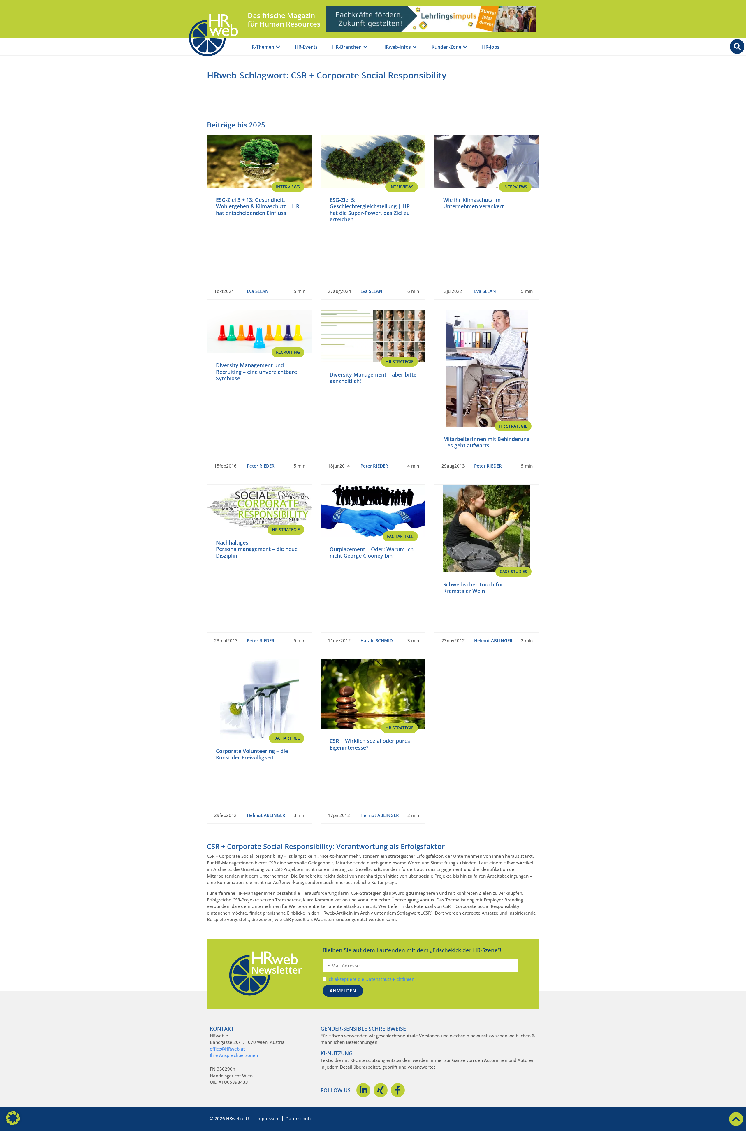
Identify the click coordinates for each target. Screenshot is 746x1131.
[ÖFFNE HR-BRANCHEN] (365, 47)
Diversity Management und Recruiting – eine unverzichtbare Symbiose (256, 372)
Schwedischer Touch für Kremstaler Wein (473, 588)
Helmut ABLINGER (493, 640)
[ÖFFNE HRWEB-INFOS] (414, 47)
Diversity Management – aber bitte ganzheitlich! (373, 378)
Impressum (267, 1118)
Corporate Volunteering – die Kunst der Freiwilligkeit (252, 754)
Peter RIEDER (261, 466)
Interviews (288, 187)
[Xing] (381, 1090)
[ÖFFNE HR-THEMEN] (278, 47)
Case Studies (513, 571)
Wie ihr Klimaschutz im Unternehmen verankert (473, 203)
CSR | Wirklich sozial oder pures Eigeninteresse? (370, 744)
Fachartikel (400, 536)
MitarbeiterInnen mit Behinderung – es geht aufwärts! (486, 442)
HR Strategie (400, 361)
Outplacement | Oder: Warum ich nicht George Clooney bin (372, 552)
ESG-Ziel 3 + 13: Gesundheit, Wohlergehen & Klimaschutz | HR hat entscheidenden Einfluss (258, 206)
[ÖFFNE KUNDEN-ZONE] (465, 47)
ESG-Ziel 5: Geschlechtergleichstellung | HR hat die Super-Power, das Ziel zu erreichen (370, 209)
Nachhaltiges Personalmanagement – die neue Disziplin (257, 549)
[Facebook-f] (398, 1090)
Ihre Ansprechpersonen (234, 1055)
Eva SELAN (258, 291)
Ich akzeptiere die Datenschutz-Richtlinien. (372, 979)
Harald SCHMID (376, 640)
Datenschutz (299, 1118)
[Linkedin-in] (363, 1090)
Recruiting (288, 352)
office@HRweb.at (227, 1049)
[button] (13, 1118)
